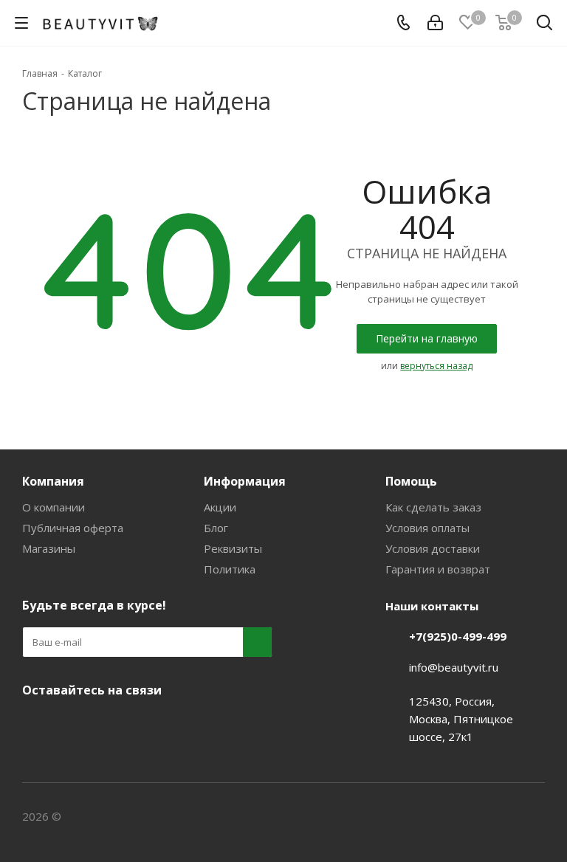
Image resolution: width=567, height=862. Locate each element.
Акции (220, 507)
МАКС (111, 724)
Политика (229, 569)
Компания (53, 481)
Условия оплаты (427, 527)
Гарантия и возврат (437, 569)
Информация (245, 481)
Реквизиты (233, 548)
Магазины (48, 548)
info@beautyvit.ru (453, 667)
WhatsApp (147, 724)
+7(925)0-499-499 (457, 636)
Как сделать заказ (433, 507)
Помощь (411, 481)
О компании (53, 507)
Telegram (74, 724)
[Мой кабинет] (435, 22)
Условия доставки (432, 548)
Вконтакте (37, 724)
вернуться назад (436, 365)
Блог (216, 527)
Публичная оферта (72, 527)
